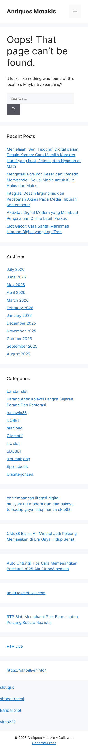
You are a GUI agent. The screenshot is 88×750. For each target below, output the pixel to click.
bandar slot (17, 391)
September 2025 (22, 346)
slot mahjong (18, 459)
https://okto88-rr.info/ (26, 670)
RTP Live (15, 646)
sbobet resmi (12, 699)
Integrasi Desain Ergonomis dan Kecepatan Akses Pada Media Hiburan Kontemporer (42, 199)
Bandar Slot (10, 710)
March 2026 (18, 300)
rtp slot (13, 443)
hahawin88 (17, 412)
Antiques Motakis (31, 11)
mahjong (14, 428)
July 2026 (16, 269)
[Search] (13, 109)
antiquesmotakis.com (26, 593)
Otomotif (15, 436)
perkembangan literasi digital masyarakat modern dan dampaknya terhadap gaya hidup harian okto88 (40, 504)
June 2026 (16, 277)
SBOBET (14, 451)
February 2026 (20, 308)
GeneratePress (44, 743)
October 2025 (19, 338)
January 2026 (19, 315)
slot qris (7, 687)
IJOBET (13, 420)
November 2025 (21, 331)
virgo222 (8, 722)
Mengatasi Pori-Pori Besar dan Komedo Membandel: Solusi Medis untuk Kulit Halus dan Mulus (42, 180)
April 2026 (16, 292)
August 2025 (18, 354)
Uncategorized (20, 474)
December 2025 (21, 323)
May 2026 (16, 285)
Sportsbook (17, 466)
